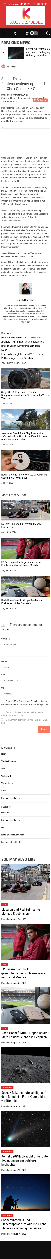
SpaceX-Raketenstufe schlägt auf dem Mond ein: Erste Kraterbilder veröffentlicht (23, 1097)
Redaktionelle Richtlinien (12, 835)
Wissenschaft (7, 1088)
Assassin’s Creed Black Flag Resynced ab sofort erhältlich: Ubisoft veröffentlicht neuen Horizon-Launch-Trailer (24, 436)
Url (2, 688)
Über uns (5, 812)
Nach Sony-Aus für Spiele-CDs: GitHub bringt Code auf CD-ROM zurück (24, 476)
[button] (46, 42)
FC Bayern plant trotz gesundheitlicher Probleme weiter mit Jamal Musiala (21, 564)
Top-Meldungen (8, 761)
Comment (5, 639)
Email (4, 674)
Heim (3, 754)
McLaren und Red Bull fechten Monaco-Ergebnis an (21, 912)
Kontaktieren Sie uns (10, 798)
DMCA (4, 827)
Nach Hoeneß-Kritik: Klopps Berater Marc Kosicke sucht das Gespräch (22, 602)
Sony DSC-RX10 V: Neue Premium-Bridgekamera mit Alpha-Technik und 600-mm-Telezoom (25, 395)
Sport (3, 790)
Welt (3, 768)
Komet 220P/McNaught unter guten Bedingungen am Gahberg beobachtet (34, 52)
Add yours (6, 629)
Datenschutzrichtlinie (11, 842)
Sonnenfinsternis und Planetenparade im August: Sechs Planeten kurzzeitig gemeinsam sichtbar (23, 1226)
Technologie (7, 783)
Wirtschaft (6, 776)
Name (4, 661)
